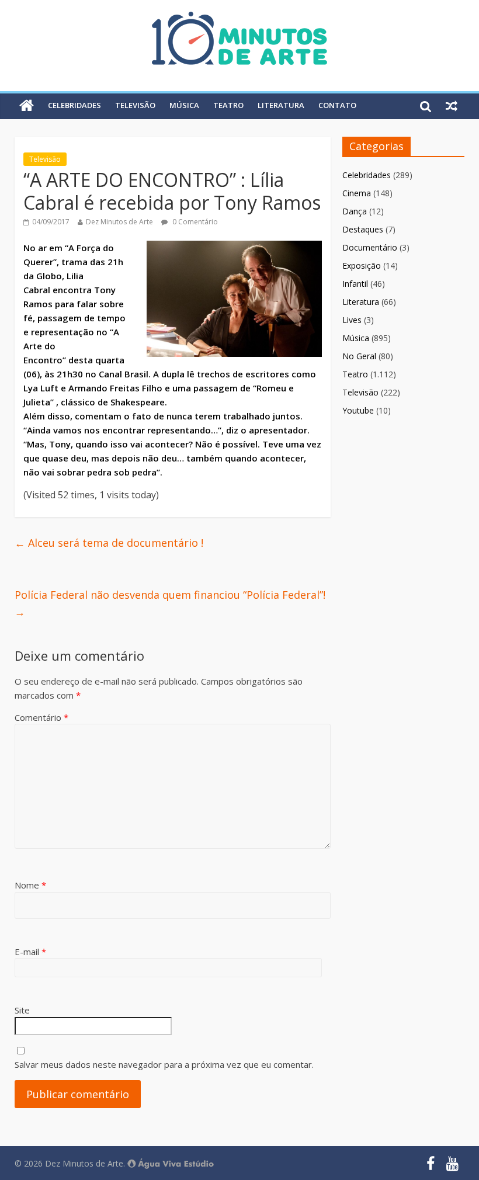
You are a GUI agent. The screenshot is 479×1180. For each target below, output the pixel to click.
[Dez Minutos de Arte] (239, 18)
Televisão (135, 105)
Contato (337, 105)
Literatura (281, 105)
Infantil (355, 283)
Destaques (362, 229)
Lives (352, 319)
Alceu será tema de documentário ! (109, 543)
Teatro (228, 105)
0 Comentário (194, 222)
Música (184, 105)
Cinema (356, 193)
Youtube (358, 410)
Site (22, 1010)
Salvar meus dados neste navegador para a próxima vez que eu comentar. (164, 1064)
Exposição (361, 265)
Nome (30, 885)
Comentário (41, 717)
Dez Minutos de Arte (119, 222)
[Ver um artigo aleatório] (451, 105)
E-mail (30, 951)
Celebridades (74, 105)
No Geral (359, 356)
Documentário (369, 247)
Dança (354, 211)
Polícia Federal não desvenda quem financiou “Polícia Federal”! (170, 603)
